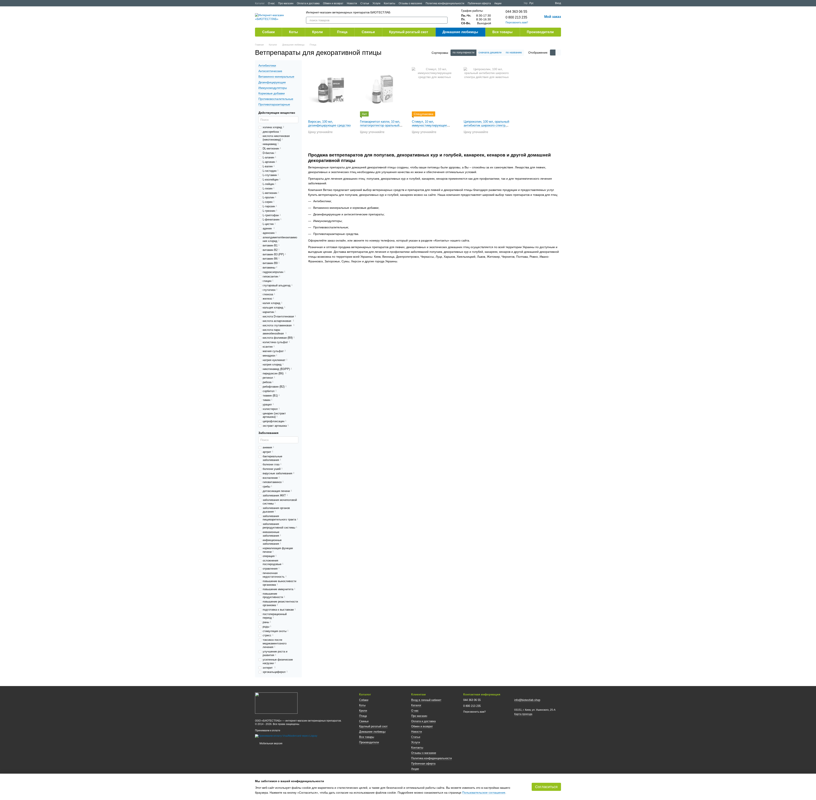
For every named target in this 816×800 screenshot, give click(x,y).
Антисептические (270, 71)
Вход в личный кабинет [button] (426, 700)
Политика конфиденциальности (445, 3)
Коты (293, 32)
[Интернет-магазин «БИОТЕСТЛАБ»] (276, 702)
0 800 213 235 (516, 17)
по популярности (463, 52)
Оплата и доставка (308, 3)
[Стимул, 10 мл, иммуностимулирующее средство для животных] (434, 90)
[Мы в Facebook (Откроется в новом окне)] (507, 3)
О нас (271, 3)
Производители (540, 32)
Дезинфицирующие (272, 82)
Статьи (364, 3)
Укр (526, 3)
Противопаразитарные (274, 104)
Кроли (317, 32)
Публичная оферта (479, 3)
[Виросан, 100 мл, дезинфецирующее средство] (331, 90)
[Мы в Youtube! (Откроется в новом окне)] (512, 3)
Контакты (389, 3)
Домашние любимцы (460, 32)
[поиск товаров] (444, 20)
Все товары (502, 32)
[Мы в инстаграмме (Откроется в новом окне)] (517, 3)
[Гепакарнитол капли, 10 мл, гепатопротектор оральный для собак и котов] (382, 90)
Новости (352, 3)
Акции (498, 3)
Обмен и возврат (333, 3)
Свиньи (368, 32)
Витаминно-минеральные (276, 76)
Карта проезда (523, 714)
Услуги (376, 3)
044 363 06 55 (516, 11)
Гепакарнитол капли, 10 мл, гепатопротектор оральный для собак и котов (380, 125)
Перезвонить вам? (517, 22)
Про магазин (285, 3)
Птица (342, 32)
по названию (514, 52)
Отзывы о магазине (410, 3)
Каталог (260, 3)
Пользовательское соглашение (483, 792)
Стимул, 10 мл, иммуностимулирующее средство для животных (429, 125)
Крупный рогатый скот (408, 32)
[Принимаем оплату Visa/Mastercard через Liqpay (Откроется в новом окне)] (286, 736)
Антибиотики (267, 65)
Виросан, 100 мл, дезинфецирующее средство (329, 123)
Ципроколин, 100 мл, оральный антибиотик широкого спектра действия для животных (486, 125)
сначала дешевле (490, 52)
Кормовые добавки (271, 93)
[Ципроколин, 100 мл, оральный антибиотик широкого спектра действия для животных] (486, 90)
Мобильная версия (270, 743)
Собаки (268, 32)
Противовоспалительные (275, 99)
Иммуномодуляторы (272, 88)
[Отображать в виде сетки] (552, 52)
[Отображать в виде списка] (558, 52)
